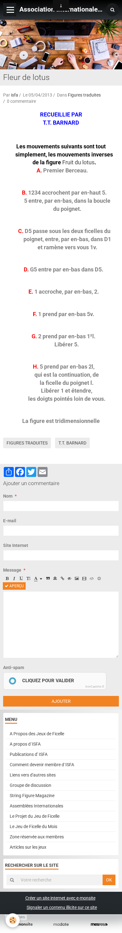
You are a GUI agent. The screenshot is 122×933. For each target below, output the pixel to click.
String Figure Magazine (32, 795)
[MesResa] (99, 924)
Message (12, 570)
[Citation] (48, 578)
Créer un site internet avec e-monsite (60, 898)
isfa (14, 94)
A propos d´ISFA (25, 744)
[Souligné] (21, 578)
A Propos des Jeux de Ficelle (37, 733)
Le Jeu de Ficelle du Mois (33, 826)
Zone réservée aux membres (37, 836)
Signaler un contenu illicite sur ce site (62, 907)
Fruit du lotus (78, 162)
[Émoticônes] (99, 578)
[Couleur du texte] (38, 578)
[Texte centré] (55, 578)
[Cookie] (13, 920)
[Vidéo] (84, 578)
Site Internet (15, 545)
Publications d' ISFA (29, 754)
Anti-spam (13, 667)
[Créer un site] (22, 924)
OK (109, 879)
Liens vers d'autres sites (33, 774)
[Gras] (7, 578)
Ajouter (61, 701)
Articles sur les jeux (28, 847)
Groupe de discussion (30, 785)
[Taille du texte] (28, 578)
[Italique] (14, 578)
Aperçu (16, 586)
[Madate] (61, 924)
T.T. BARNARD (72, 442)
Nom (8, 496)
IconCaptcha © (94, 686)
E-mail (9, 520)
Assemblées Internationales (36, 805)
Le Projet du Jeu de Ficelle (34, 816)
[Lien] (62, 578)
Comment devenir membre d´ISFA (42, 764)
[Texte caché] (69, 578)
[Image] (77, 578)
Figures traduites (84, 94)
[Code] (92, 578)
